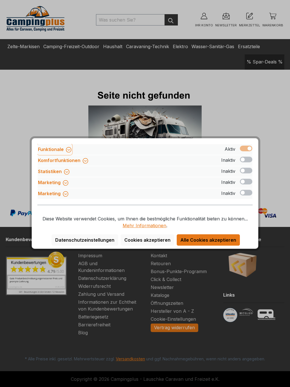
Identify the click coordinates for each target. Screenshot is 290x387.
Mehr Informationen (144, 225)
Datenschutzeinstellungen (84, 240)
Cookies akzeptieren (147, 240)
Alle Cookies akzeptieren (208, 240)
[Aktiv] (246, 148)
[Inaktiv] (246, 159)
